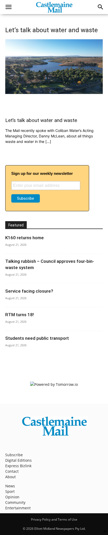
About (10, 476)
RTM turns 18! (19, 314)
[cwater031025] (54, 92)
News (10, 485)
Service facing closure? (29, 291)
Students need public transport (37, 338)
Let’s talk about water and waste (41, 120)
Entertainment (18, 507)
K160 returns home (24, 237)
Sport (10, 491)
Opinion (12, 496)
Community (15, 502)
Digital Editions (18, 460)
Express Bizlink (18, 465)
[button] (8, 7)
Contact (12, 471)
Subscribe (14, 454)
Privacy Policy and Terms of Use (54, 519)
